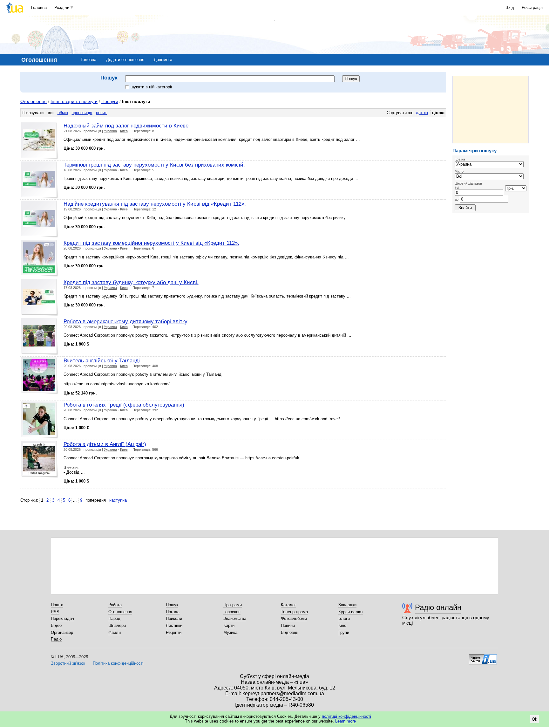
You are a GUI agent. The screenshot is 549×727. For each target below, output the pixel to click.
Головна (39, 7)
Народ (114, 618)
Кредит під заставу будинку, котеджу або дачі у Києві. (131, 282)
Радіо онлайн (438, 607)
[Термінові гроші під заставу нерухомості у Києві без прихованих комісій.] (39, 180)
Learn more (345, 721)
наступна (118, 500)
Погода (173, 611)
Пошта (57, 604)
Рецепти (173, 632)
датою (422, 112)
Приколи (174, 618)
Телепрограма (294, 611)
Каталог (288, 604)
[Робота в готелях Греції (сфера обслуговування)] (39, 420)
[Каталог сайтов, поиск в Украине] (483, 657)
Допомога (163, 59)
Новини (288, 625)
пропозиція (81, 112)
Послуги (109, 101)
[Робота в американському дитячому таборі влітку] (39, 336)
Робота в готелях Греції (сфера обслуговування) (124, 404)
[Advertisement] (490, 109)
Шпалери (117, 625)
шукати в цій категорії (151, 87)
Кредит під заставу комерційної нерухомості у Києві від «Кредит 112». (151, 243)
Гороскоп (232, 611)
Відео (56, 625)
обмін (63, 112)
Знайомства (234, 618)
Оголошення (33, 101)
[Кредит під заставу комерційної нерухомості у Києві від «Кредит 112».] (39, 258)
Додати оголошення (125, 59)
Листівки (174, 625)
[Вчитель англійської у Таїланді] (39, 375)
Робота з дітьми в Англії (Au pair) (105, 444)
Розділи (61, 7)
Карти (228, 625)
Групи (343, 632)
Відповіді (289, 632)
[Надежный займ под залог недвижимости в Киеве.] (39, 141)
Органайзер (62, 632)
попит (101, 112)
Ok (534, 719)
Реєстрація (532, 7)
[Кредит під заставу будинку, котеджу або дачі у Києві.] (39, 297)
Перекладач (62, 618)
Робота (115, 604)
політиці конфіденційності (346, 716)
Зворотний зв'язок (68, 663)
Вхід (509, 7)
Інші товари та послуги (74, 101)
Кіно (342, 625)
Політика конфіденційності (118, 663)
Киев (124, 131)
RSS (55, 611)
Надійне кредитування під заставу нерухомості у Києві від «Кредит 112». (155, 204)
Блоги (344, 618)
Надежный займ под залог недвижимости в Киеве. (127, 125)
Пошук (172, 604)
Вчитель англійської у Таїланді (102, 360)
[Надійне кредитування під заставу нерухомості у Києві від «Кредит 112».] (39, 219)
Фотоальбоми (294, 618)
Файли (114, 632)
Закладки (347, 604)
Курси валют (350, 611)
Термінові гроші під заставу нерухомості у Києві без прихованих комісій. (154, 164)
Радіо (56, 639)
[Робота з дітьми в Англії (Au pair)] (39, 459)
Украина (110, 131)
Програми (232, 604)
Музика (230, 632)
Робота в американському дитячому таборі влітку (125, 321)
